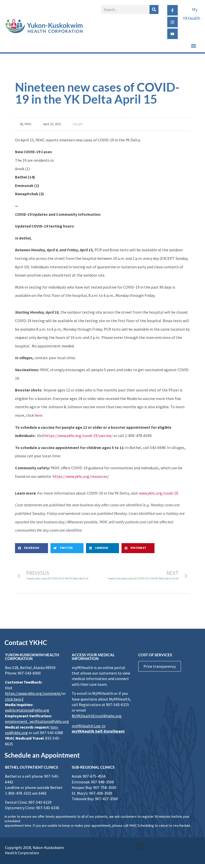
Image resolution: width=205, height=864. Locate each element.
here (38, 415)
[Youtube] (172, 34)
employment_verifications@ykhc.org (37, 721)
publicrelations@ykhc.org (27, 710)
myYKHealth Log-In (89, 725)
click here (13, 699)
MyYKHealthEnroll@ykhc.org (97, 715)
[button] (193, 46)
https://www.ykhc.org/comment (32, 693)
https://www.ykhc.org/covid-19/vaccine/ (78, 435)
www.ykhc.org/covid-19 (158, 493)
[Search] (154, 9)
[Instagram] (172, 22)
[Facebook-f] (172, 10)
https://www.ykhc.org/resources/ (80, 476)
